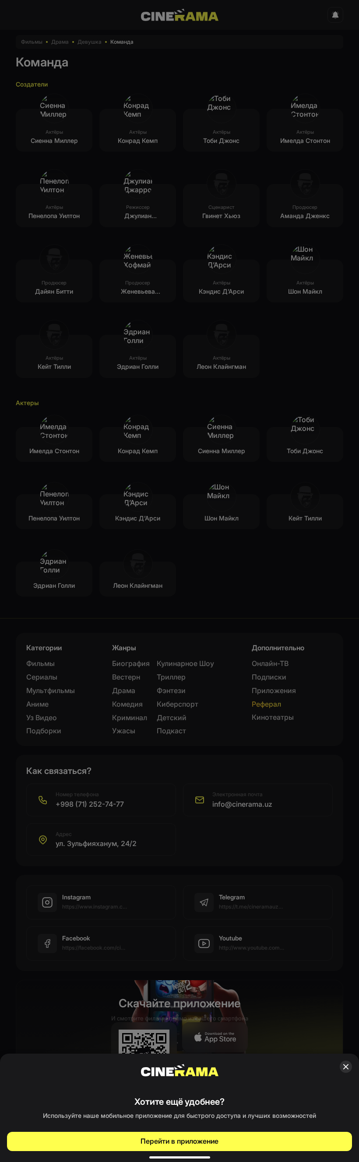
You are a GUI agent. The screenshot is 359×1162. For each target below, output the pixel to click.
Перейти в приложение (179, 1141)
